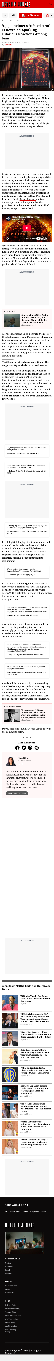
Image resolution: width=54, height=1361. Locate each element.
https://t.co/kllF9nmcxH (16, 450)
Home (4, 21)
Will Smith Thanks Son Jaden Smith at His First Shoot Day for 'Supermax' (35, 998)
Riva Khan (9, 45)
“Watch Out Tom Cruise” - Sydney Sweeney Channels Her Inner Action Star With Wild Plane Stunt (35, 1125)
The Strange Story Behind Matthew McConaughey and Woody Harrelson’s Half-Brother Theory (35, 1107)
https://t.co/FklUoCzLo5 (21, 467)
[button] (52, 90)
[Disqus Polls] (27, 832)
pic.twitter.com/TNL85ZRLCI (36, 612)
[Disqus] (27, 902)
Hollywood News (15, 21)
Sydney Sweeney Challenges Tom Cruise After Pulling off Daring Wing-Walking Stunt (34, 1142)
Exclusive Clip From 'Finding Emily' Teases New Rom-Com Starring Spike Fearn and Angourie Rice (34, 1089)
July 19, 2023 (34, 453)
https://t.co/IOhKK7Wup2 (31, 571)
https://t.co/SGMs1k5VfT (16, 651)
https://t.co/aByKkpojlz (16, 669)
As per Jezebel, (28, 199)
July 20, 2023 (32, 575)
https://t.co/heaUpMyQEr (27, 528)
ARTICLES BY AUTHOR (17, 793)
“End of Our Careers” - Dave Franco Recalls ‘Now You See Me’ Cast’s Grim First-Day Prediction (35, 1034)
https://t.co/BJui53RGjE (15, 612)
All (13, 15)
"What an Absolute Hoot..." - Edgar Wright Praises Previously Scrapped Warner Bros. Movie (35, 1070)
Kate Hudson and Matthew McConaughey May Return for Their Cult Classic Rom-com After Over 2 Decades (34, 1054)
